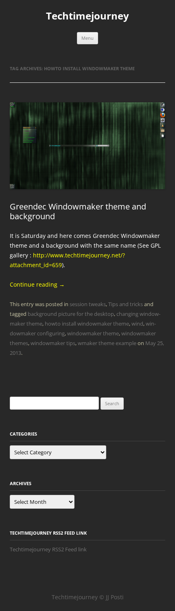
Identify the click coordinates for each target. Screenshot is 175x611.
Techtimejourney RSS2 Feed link (48, 549)
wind (137, 323)
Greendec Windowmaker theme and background (78, 211)
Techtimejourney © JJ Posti (88, 597)
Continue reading (37, 284)
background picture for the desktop (71, 313)
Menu (87, 38)
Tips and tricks (125, 304)
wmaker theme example (107, 343)
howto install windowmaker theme (87, 323)
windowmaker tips (53, 343)
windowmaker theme (93, 333)
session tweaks (88, 304)
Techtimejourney (87, 16)
